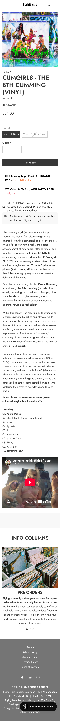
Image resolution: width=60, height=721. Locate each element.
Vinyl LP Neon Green (34, 134)
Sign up (28, 220)
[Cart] (56, 4)
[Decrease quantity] (6, 149)
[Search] (48, 4)
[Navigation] (3, 4)
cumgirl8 (7, 98)
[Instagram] (30, 677)
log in (39, 220)
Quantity (6, 143)
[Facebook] (22, 677)
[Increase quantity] (17, 149)
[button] (27, 629)
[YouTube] (37, 677)
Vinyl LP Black (11, 134)
